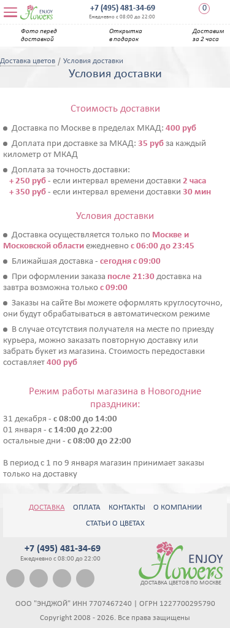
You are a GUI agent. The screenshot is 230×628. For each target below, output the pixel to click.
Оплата (87, 507)
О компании (177, 507)
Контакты (127, 507)
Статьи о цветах (115, 523)
